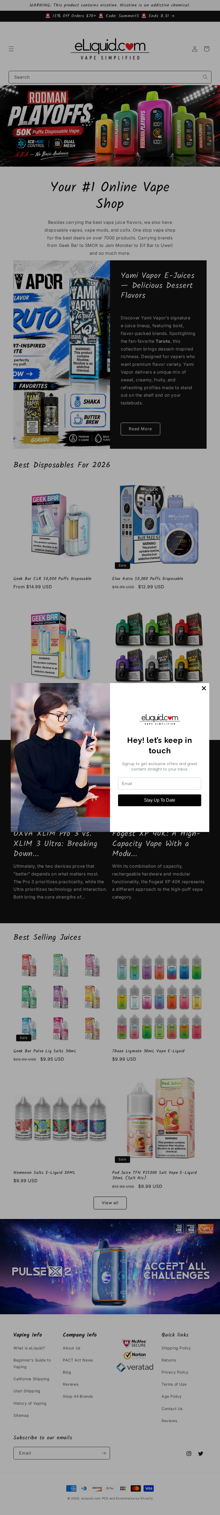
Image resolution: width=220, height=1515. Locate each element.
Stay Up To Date (159, 800)
